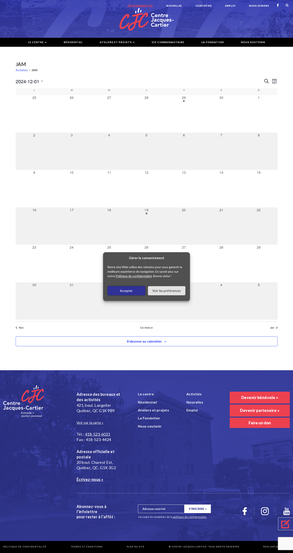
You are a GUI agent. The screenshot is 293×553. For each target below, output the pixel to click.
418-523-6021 (97, 434)
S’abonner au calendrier (144, 341)
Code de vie (203, 5)
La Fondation (212, 42)
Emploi (230, 5)
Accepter (126, 291)
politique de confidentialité (190, 516)
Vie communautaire (168, 42)
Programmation (140, 5)
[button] (285, 523)
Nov (21, 327)
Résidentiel (73, 42)
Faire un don (260, 422)
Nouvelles (174, 5)
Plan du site (136, 546)
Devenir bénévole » (259, 397)
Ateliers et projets (116, 42)
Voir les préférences (166, 291)
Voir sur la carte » (90, 423)
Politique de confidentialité (134, 276)
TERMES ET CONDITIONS (87, 546)
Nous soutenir (253, 42)
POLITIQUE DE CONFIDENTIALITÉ (25, 546)
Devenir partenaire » (259, 410)
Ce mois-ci (146, 327)
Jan (272, 327)
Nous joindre (259, 5)
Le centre (36, 42)
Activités (22, 70)
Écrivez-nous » (90, 479)
